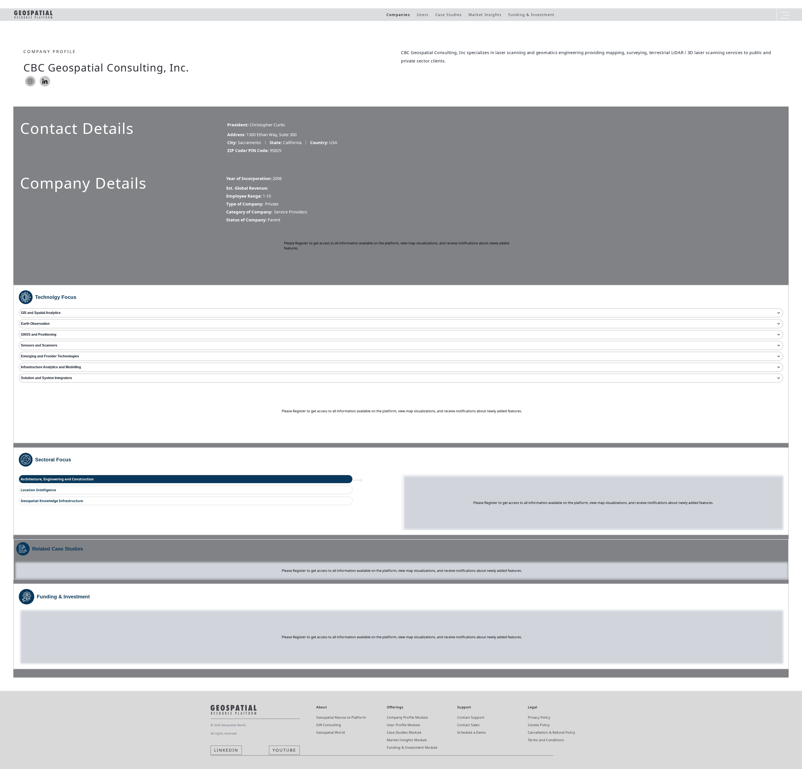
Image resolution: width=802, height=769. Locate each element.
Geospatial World (330, 732)
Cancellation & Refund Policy (551, 732)
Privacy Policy (539, 717)
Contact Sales (468, 724)
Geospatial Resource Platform (341, 717)
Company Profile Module (407, 717)
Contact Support (471, 717)
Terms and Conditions (546, 739)
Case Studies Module (404, 732)
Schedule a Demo (471, 732)
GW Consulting (328, 724)
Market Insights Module (407, 739)
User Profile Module (403, 724)
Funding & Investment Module (412, 747)
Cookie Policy (539, 724)
